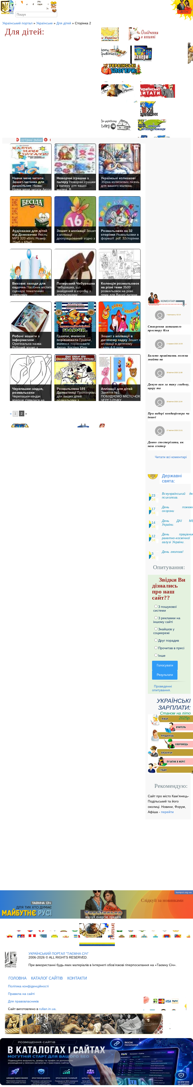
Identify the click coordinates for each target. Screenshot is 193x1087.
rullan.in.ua (47, 1009)
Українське (44, 23)
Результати (165, 675)
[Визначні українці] (119, 93)
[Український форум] (30, 5)
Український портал (17, 23)
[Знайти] (55, 14)
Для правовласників (23, 1001)
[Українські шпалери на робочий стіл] (147, 55)
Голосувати (165, 665)
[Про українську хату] (118, 128)
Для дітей (63, 23)
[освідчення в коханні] (147, 36)
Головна (17, 978)
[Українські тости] (116, 55)
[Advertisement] (169, 214)
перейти (167, 812)
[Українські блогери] (122, 73)
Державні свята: (172, 478)
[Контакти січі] (42, 5)
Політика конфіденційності (28, 986)
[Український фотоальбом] (19, 5)
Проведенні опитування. (162, 688)
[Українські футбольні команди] (154, 128)
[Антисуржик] (153, 110)
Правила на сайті (21, 994)
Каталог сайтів (47, 978)
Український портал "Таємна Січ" (58, 953)
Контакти (77, 978)
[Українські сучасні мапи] (113, 36)
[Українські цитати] (161, 92)
